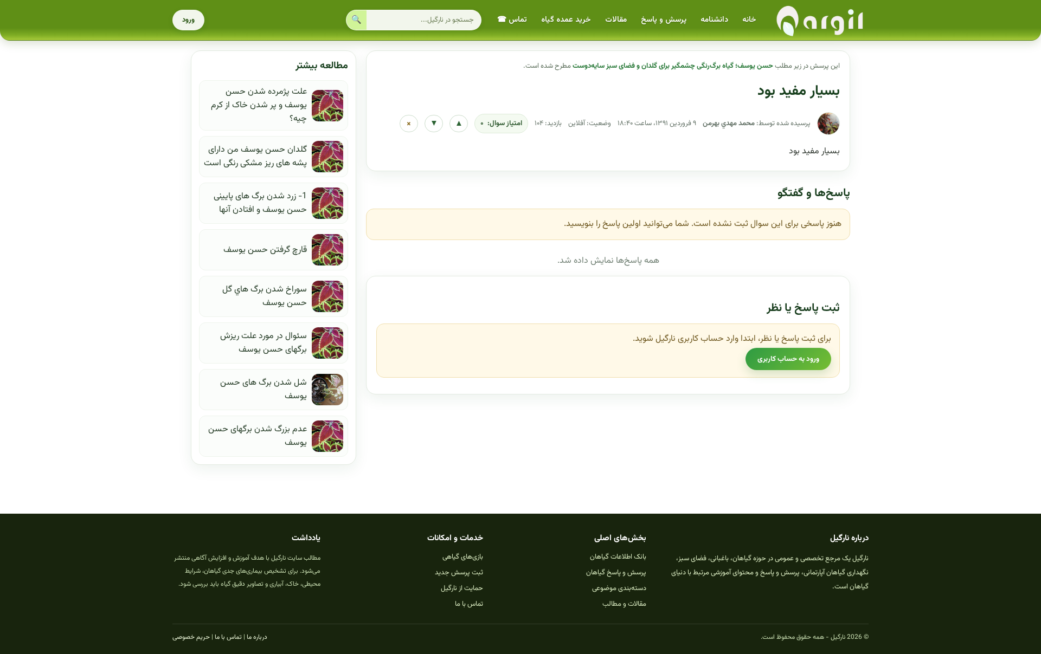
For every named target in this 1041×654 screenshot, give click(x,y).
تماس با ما (469, 604)
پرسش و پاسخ (663, 20)
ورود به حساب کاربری (788, 359)
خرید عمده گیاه (566, 20)
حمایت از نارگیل (462, 588)
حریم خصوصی (191, 637)
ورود (188, 20)
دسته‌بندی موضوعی (619, 588)
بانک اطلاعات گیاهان (618, 557)
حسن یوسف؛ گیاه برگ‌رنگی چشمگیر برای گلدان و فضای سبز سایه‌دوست (673, 66)
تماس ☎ (512, 20)
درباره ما (257, 637)
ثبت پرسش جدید (459, 572)
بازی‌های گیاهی (462, 557)
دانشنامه (714, 20)
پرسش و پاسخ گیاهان (616, 572)
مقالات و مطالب (624, 604)
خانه (749, 20)
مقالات (616, 20)
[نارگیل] (820, 20)
